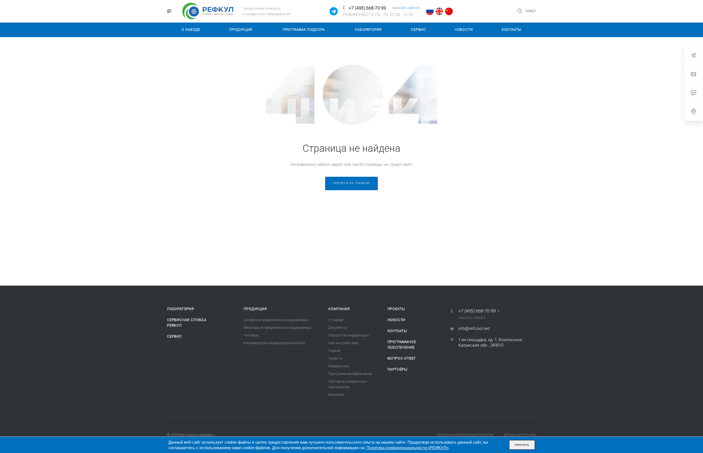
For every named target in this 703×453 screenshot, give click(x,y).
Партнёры (397, 369)
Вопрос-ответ (401, 358)
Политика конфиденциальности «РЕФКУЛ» (407, 447)
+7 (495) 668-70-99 (367, 8)
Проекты (335, 358)
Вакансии (336, 395)
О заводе (335, 320)
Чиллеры (251, 335)
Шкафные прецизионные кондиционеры (276, 320)
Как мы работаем (343, 343)
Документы (337, 327)
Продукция (255, 309)
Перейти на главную (351, 183)
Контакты (397, 331)
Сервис (174, 336)
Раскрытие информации (348, 335)
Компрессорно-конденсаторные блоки (274, 343)
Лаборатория (180, 309)
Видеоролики (339, 366)
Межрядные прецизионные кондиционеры (278, 327)
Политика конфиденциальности (465, 435)
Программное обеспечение (350, 374)
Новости (396, 320)
